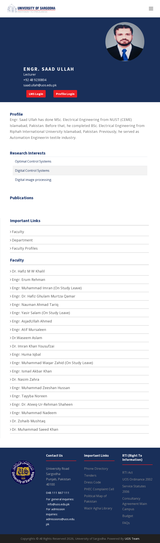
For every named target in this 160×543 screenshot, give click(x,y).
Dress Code (92, 482)
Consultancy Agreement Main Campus (134, 503)
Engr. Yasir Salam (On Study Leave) (41, 312)
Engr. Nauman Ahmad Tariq (35, 304)
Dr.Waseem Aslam (27, 337)
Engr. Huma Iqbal (26, 354)
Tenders (90, 475)
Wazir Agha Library (98, 508)
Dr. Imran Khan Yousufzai (33, 346)
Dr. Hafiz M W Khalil (28, 271)
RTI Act (127, 472)
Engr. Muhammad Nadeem (34, 412)
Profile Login (65, 94)
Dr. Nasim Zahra (25, 379)
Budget (127, 516)
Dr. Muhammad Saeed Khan (35, 429)
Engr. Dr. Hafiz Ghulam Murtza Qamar (43, 296)
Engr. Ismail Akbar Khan (32, 371)
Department (22, 240)
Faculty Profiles (25, 248)
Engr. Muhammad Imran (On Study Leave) (47, 288)
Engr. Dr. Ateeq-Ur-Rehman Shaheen (42, 404)
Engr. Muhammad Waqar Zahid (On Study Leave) (52, 362)
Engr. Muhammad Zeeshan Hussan (41, 387)
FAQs (126, 523)
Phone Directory (96, 468)
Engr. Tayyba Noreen (29, 396)
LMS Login (36, 94)
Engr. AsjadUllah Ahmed (32, 321)
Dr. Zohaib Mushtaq (28, 421)
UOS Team (132, 538)
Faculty (18, 231)
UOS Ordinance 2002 (137, 479)
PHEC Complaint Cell (99, 489)
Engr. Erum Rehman (28, 279)
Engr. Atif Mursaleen (29, 329)
